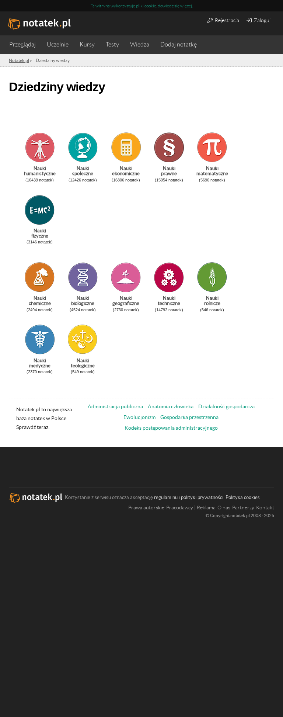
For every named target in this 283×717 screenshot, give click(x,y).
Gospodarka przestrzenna (189, 417)
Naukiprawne (169, 171)
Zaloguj (261, 20)
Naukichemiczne (40, 300)
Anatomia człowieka (170, 406)
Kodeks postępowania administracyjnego (171, 428)
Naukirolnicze (212, 300)
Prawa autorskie (146, 507)
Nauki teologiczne (83, 363)
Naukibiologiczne (82, 300)
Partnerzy (243, 507)
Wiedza (139, 44)
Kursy (87, 44)
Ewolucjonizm (139, 417)
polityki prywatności (202, 497)
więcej (186, 5)
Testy (112, 44)
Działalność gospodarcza (226, 406)
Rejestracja (226, 20)
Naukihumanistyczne (40, 171)
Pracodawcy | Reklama (191, 507)
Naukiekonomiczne (126, 171)
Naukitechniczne (169, 300)
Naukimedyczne (39, 363)
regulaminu (166, 497)
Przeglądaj (22, 44)
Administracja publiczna (115, 406)
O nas (223, 507)
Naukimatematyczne (212, 171)
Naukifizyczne (39, 233)
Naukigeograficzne (125, 300)
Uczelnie (58, 44)
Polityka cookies (243, 497)
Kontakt (265, 507)
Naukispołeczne (82, 171)
